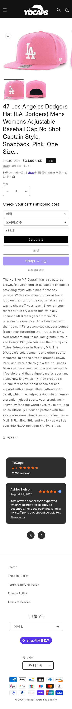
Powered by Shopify (45, 699)
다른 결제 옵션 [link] (36, 270)
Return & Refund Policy (23, 584)
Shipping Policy (18, 575)
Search (12, 567)
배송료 (6, 166)
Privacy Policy (17, 593)
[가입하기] (58, 626)
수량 (5, 183)
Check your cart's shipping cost (31, 204)
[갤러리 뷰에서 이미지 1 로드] (14, 90)
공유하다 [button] (12, 437)
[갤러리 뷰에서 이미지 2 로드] (36, 90)
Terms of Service (19, 602)
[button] (5, 10)
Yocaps (29, 699)
